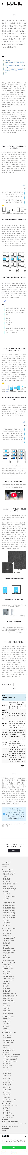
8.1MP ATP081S (6, 1045)
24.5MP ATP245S (7, 1034)
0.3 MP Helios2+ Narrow (8, 1115)
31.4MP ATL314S (6, 1018)
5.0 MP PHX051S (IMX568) (9, 886)
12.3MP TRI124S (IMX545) (8, 976)
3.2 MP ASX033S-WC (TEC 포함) (10, 1058)
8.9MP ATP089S (6, 1044)
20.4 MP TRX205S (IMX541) (9, 910)
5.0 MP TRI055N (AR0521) (9, 997)
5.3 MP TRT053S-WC (8, 1064)
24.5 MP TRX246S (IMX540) (9, 907)
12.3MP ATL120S (6, 1023)
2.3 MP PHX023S (6, 895)
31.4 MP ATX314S (6, 1087)
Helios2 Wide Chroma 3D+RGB (10, 1105)
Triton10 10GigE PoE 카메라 (9, 902)
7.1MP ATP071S (6, 1047)
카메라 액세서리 (5, 864)
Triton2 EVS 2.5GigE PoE (8, 962)
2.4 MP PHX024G (6, 893)
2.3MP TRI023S (6, 1007)
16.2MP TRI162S (6, 975)
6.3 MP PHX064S (6, 881)
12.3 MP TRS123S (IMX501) (8, 978)
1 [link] (22, 767)
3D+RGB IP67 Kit (6, 1107)
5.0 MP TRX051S (6, 924)
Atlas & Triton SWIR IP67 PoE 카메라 (11, 1054)
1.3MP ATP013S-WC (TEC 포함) (10, 1059)
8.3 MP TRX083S (6, 919)
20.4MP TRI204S (6, 971)
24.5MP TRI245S (6, 970)
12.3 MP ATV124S (6, 1078)
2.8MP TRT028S (6, 954)
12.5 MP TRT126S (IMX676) (9, 937)
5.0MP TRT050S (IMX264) (9, 950)
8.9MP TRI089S (6, 983)
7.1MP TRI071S (6, 987)
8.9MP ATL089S (6, 1025)
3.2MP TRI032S (6, 1003)
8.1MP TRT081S (6, 943)
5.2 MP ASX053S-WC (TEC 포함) (10, 1056)
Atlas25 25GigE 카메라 (7, 1072)
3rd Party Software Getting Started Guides (13, 1124)
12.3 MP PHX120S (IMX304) (9, 874)
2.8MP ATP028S (6, 1052)
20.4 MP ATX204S (7, 1091)
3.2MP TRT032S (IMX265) (8, 952)
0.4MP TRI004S (6, 1012)
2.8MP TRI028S (6, 1005)
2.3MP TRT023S (6, 957)
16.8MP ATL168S (6, 1021)
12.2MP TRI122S (6, 981)
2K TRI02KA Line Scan (8, 1013)
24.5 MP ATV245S (7, 1073)
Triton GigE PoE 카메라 (7, 968)
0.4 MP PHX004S (6, 900)
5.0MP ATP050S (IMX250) (9, 1050)
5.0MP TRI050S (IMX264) (8, 1000)
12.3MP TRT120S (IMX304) (8, 940)
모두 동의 (14, 1147)
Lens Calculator (6, 1128)
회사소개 (4, 1130)
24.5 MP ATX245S (7, 1089)
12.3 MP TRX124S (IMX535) (9, 915)
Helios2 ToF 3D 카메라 (7, 1103)
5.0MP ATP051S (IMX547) (8, 1049)
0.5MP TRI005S (6, 1010)
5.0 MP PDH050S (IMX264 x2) (9, 888)
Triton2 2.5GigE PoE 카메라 (9, 928)
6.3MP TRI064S (6, 988)
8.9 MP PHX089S (6, 878)
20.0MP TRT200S (7, 933)
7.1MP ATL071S (6, 1026)
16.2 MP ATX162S (6, 1092)
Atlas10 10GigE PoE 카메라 (8, 1081)
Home (3, 9)
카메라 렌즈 (4, 866)
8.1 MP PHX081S (6, 879)
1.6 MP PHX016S (6, 898)
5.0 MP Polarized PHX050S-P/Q (10, 885)
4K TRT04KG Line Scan (8, 960)
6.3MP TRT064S (6, 947)
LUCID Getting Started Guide (10, 1121)
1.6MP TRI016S (6, 1008)
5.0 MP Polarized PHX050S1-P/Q (10, 883)
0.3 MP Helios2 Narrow (8, 1117)
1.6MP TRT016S (6, 959)
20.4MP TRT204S (7, 932)
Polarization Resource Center (10, 1126)
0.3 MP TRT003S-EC (7, 966)
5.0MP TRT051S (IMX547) (8, 948)
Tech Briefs (8, 9)
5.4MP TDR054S (6, 990)
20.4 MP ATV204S (7, 1075)
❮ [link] (19, 767)
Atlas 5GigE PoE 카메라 (7, 1016)
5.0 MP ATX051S (6, 1097)
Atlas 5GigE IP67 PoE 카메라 (9, 1032)
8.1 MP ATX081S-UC (7, 1101)
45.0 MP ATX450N (7, 1086)
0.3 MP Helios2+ (6, 1108)
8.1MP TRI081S (6, 985)
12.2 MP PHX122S (6, 876)
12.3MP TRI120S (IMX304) (8, 980)
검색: (14, 688)
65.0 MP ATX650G (7, 1082)
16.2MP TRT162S (6, 935)
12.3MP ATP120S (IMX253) (8, 1042)
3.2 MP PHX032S (6, 891)
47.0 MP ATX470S (7, 1084)
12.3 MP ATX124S (6, 1094)
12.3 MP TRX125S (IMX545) (9, 917)
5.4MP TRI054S (6, 991)
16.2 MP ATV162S (6, 1077)
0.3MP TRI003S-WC (7, 1069)
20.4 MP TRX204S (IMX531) (9, 909)
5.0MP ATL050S (6, 1028)
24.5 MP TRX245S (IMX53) (9, 905)
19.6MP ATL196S (6, 1020)
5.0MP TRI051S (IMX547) (8, 998)
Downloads (5, 1119)
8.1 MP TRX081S (6, 920)
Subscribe (14, 850)
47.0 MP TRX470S (7, 904)
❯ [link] (25, 767)
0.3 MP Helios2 (6, 1110)
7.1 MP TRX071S (6, 922)
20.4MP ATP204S (7, 1035)
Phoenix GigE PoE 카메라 (8, 869)
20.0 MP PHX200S (7, 871)
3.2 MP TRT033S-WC (7, 1065)
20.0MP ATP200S (7, 1037)
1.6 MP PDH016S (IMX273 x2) (9, 896)
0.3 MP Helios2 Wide (7, 1113)
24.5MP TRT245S (7, 930)
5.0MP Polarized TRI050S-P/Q (10, 995)
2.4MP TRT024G (6, 955)
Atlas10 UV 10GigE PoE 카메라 (9, 1100)
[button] (25, 1136)
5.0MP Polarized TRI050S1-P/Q (10, 993)
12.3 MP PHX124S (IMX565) (9, 873)
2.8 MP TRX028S (6, 925)
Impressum (23, 1151)
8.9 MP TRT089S (6, 942)
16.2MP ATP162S (6, 1039)
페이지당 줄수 (5, 684)
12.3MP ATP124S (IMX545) (8, 1040)
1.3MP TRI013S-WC (7, 1067)
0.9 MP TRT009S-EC (7, 964)
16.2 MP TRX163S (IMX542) (9, 914)
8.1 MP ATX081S (6, 1096)
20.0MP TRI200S (6, 973)
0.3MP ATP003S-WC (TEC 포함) (10, 1061)
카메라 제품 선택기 (6, 862)
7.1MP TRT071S (6, 945)
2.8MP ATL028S (6, 1030)
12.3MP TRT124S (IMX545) (8, 938)
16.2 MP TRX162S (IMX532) (9, 912)
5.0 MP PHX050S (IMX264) (9, 890)
